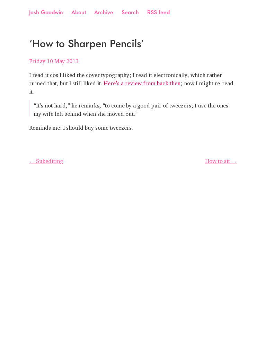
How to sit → (221, 159)
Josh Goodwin (46, 12)
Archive (103, 12)
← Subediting (46, 159)
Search (130, 12)
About (78, 12)
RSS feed (158, 12)
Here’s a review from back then (142, 82)
